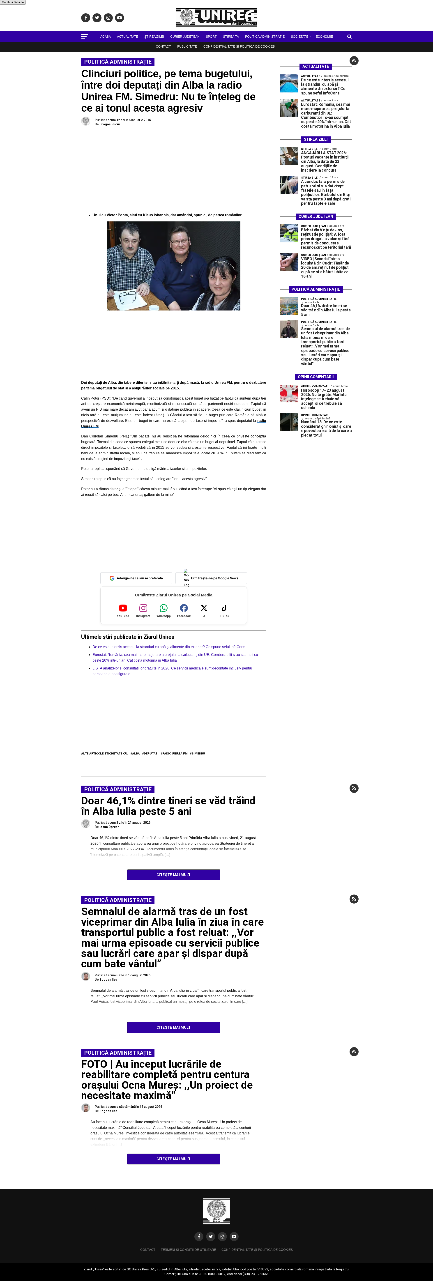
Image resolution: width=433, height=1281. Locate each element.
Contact (163, 46)
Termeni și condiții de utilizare (188, 1249)
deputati (151, 753)
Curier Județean (185, 36)
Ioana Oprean (109, 827)
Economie (324, 36)
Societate (299, 36)
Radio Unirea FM (175, 753)
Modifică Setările (13, 2)
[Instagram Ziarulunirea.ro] (222, 1236)
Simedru (198, 753)
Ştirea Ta (231, 36)
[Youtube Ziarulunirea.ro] (234, 1236)
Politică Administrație (265, 36)
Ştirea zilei (154, 36)
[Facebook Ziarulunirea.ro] (198, 1236)
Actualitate (127, 36)
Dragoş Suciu (109, 124)
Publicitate (187, 46)
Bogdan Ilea (108, 979)
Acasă (105, 36)
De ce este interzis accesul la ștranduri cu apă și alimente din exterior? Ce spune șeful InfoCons (168, 647)
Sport (211, 36)
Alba (136, 753)
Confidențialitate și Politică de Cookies (239, 46)
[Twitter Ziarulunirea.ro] (210, 1236)
